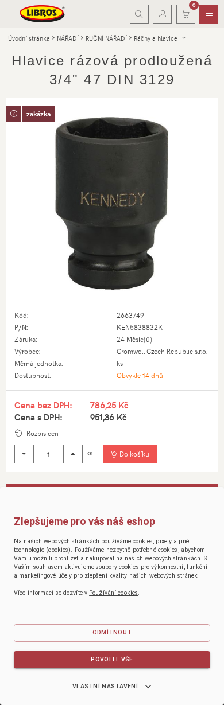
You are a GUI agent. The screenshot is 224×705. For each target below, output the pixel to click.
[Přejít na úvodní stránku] (42, 14)
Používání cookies (113, 593)
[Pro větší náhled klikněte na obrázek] (111, 203)
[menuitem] (208, 14)
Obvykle (140, 375)
